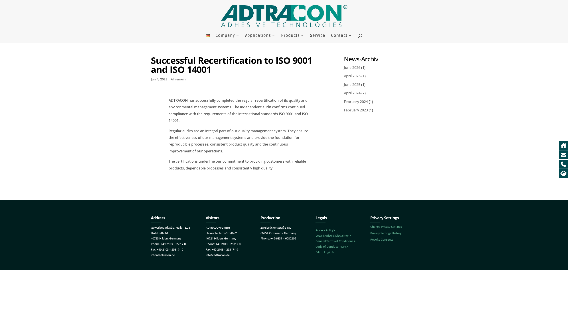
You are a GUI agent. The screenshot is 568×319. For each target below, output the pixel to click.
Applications (258, 36)
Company (225, 36)
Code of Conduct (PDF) (332, 247)
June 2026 (352, 67)
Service (317, 36)
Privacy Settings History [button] (386, 233)
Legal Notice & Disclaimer (333, 235)
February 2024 (356, 101)
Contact (339, 36)
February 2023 (356, 110)
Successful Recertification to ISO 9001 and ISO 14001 (231, 65)
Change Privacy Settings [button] (386, 226)
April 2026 (352, 76)
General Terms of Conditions (335, 241)
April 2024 (352, 93)
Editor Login (325, 252)
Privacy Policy (325, 230)
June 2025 (352, 84)
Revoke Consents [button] (381, 239)
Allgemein (178, 79)
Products (290, 36)
